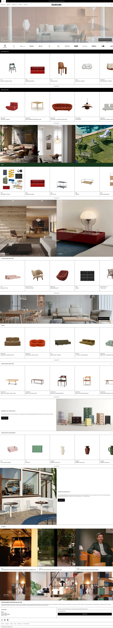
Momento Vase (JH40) (55, 462)
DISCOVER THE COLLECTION (105, 39)
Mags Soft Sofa (4, 288)
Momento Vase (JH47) (80, 462)
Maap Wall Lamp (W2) (80, 81)
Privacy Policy (19, 623)
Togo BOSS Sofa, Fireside (106, 81)
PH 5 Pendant (78, 119)
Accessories (14, 4)
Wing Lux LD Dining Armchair (81, 393)
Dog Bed (77, 194)
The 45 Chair (103, 288)
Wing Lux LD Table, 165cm (31, 393)
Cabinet (77, 288)
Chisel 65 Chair (53, 81)
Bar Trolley (53, 194)
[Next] (111, 51)
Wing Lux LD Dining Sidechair (57, 393)
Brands (25, 4)
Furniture (2, 4)
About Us (2, 623)
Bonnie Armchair (54, 288)
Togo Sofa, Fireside (5, 119)
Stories (15, 623)
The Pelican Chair (30, 288)
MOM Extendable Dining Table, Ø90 (33, 119)
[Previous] (109, 51)
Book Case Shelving (104, 194)
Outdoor (20, 4)
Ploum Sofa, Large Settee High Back (58, 119)
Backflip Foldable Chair (6, 81)
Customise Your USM (5, 194)
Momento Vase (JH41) (105, 462)
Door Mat (28, 462)
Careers (11, 623)
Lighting (8, 4)
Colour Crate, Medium (6, 462)
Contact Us (7, 623)
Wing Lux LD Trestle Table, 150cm (8, 393)
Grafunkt (5, 626)
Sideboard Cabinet (30, 81)
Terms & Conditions (26, 623)
